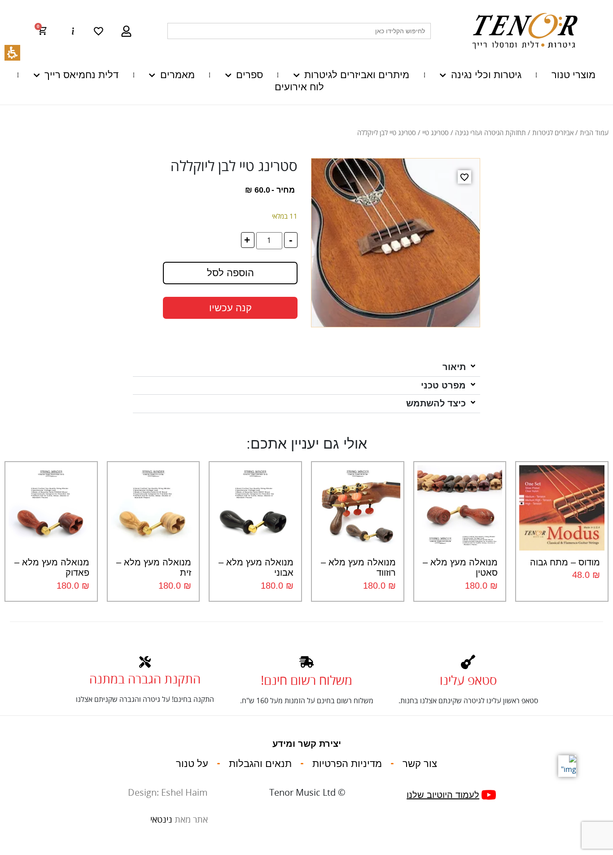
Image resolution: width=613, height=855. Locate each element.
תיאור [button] (454, 367)
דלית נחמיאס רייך (81, 74)
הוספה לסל (230, 272)
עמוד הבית (594, 133)
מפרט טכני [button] (443, 385)
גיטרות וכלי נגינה (486, 74)
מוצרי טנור (573, 74)
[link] (98, 31)
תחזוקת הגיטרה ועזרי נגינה (490, 133)
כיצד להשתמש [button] (436, 403)
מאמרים (177, 74)
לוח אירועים (299, 87)
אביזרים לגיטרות (553, 133)
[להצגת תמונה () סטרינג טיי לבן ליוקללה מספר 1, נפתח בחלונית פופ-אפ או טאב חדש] (395, 243)
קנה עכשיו (230, 307)
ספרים (249, 74)
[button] (47, 31)
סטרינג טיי (435, 133)
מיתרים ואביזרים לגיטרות (356, 74)
